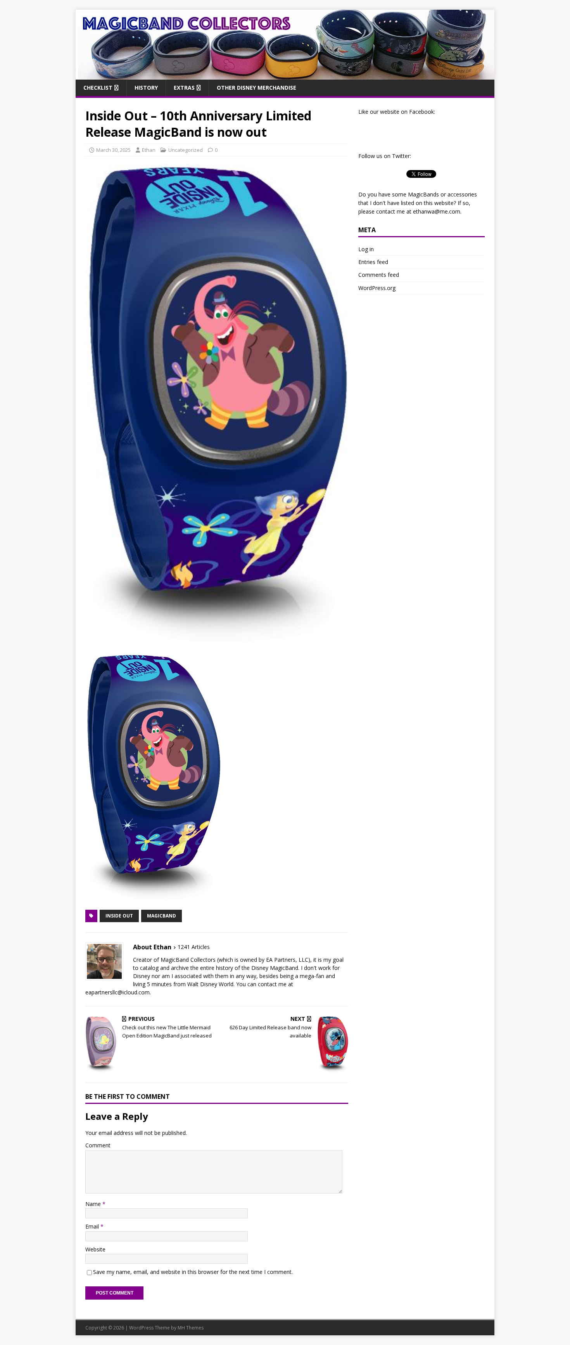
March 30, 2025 (113, 149)
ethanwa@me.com (436, 211)
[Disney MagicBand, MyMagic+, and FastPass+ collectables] (285, 74)
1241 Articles (194, 947)
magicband (161, 915)
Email (92, 1226)
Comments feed (378, 274)
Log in (366, 249)
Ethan (148, 149)
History (146, 87)
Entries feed (373, 262)
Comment (98, 1145)
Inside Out (119, 915)
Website (95, 1249)
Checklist (97, 87)
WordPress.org (377, 288)
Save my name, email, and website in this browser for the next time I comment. (193, 1271)
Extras (184, 87)
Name (93, 1204)
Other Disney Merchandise (256, 87)
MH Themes (191, 1327)
